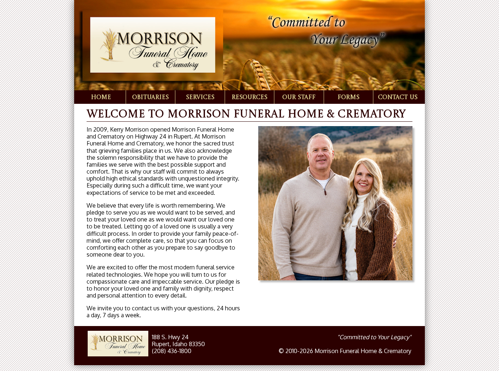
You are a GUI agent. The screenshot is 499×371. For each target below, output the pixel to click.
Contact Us (398, 98)
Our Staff (299, 98)
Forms (348, 98)
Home (101, 98)
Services (200, 98)
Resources (249, 98)
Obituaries (150, 98)
